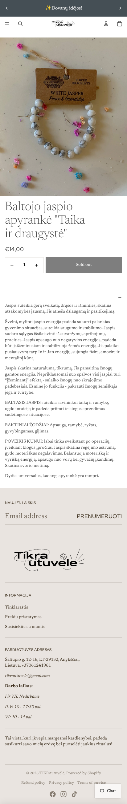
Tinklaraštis (16, 607)
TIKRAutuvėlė (51, 773)
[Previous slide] (7, 8)
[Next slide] (120, 8)
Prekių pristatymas (23, 617)
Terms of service (91, 783)
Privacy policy (61, 783)
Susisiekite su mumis (25, 627)
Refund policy (33, 783)
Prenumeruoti (99, 516)
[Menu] (7, 24)
